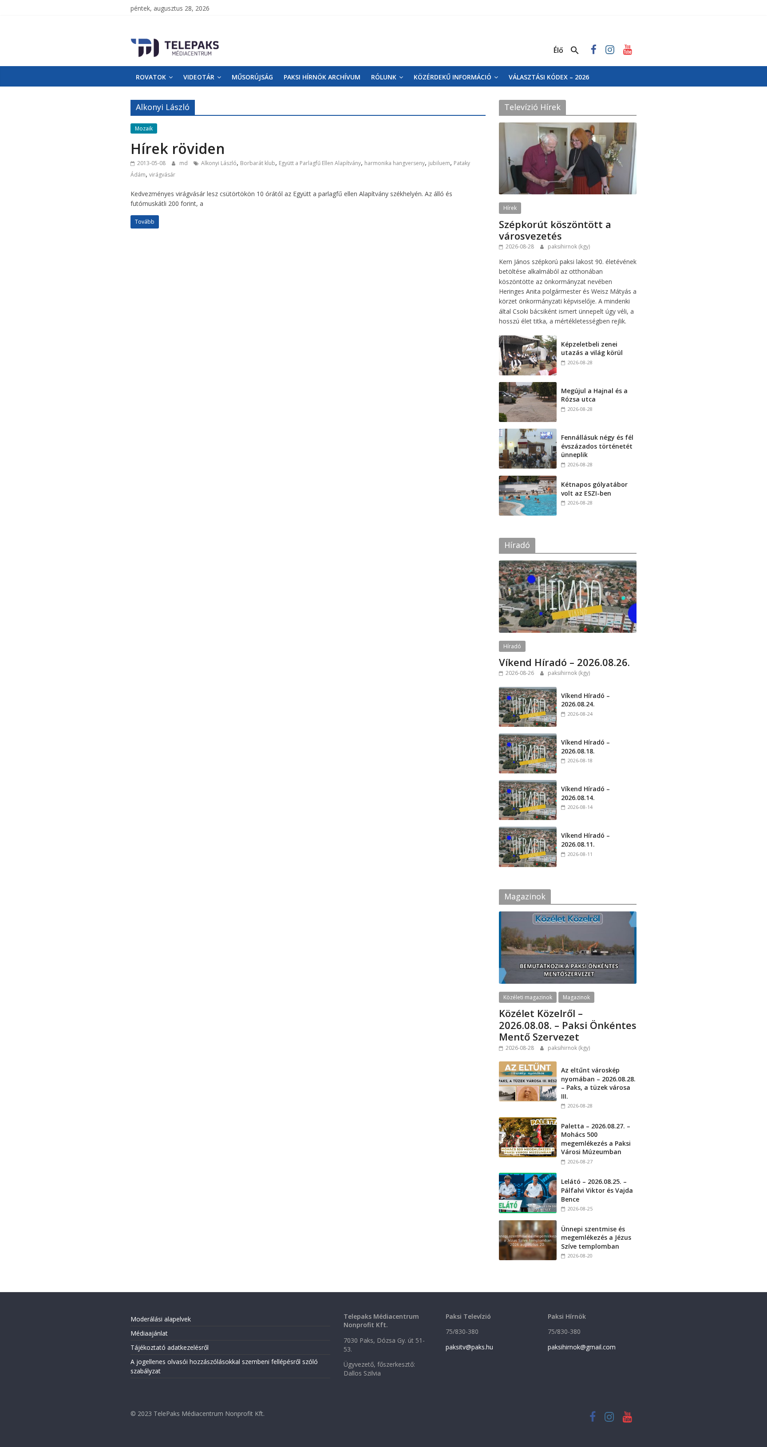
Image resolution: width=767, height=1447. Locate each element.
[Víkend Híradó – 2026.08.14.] (528, 785)
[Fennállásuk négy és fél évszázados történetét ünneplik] (528, 433)
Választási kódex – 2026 (549, 77)
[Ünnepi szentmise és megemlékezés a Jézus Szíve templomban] (528, 1225)
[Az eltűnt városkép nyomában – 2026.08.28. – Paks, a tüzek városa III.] (528, 1066)
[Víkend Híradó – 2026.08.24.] (528, 691)
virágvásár (162, 174)
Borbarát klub (257, 163)
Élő (558, 50)
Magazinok (576, 997)
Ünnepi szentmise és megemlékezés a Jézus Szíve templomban (596, 1237)
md (184, 163)
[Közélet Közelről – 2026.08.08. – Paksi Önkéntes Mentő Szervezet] (568, 916)
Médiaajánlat (149, 1333)
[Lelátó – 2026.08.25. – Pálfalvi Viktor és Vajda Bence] (528, 1177)
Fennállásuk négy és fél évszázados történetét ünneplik (597, 446)
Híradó (512, 646)
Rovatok (151, 77)
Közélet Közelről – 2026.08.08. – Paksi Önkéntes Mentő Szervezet (568, 1024)
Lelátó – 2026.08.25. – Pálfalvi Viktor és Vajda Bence (597, 1190)
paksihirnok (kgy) (569, 246)
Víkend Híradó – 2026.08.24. (585, 700)
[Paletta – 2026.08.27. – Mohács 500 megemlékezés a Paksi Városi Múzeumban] (528, 1122)
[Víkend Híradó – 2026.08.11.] (528, 831)
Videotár (198, 77)
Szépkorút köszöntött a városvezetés (555, 229)
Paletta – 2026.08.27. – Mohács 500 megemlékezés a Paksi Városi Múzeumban (596, 1139)
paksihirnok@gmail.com (582, 1347)
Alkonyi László (219, 163)
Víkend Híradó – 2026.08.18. (585, 746)
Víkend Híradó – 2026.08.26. (564, 662)
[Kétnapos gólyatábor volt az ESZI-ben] (528, 480)
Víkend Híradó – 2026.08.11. (585, 839)
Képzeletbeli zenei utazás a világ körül (592, 348)
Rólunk (383, 77)
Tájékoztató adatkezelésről (169, 1347)
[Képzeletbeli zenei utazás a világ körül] (528, 340)
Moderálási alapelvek (160, 1319)
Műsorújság (252, 77)
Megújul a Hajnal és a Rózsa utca (594, 395)
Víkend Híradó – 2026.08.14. (585, 793)
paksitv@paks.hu (469, 1347)
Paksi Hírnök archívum (322, 77)
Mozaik (144, 128)
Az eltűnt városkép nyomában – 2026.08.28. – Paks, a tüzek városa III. (598, 1083)
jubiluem (439, 163)
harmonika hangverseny (394, 163)
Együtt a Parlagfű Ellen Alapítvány (320, 163)
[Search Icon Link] (574, 50)
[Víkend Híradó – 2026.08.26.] (568, 565)
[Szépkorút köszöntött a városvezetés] (568, 127)
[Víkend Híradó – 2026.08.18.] (528, 738)
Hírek (510, 208)
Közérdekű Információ (452, 77)
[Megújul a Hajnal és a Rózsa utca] (528, 386)
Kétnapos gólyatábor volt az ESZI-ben (594, 488)
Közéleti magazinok (527, 997)
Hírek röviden (177, 148)
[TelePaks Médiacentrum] (174, 40)
